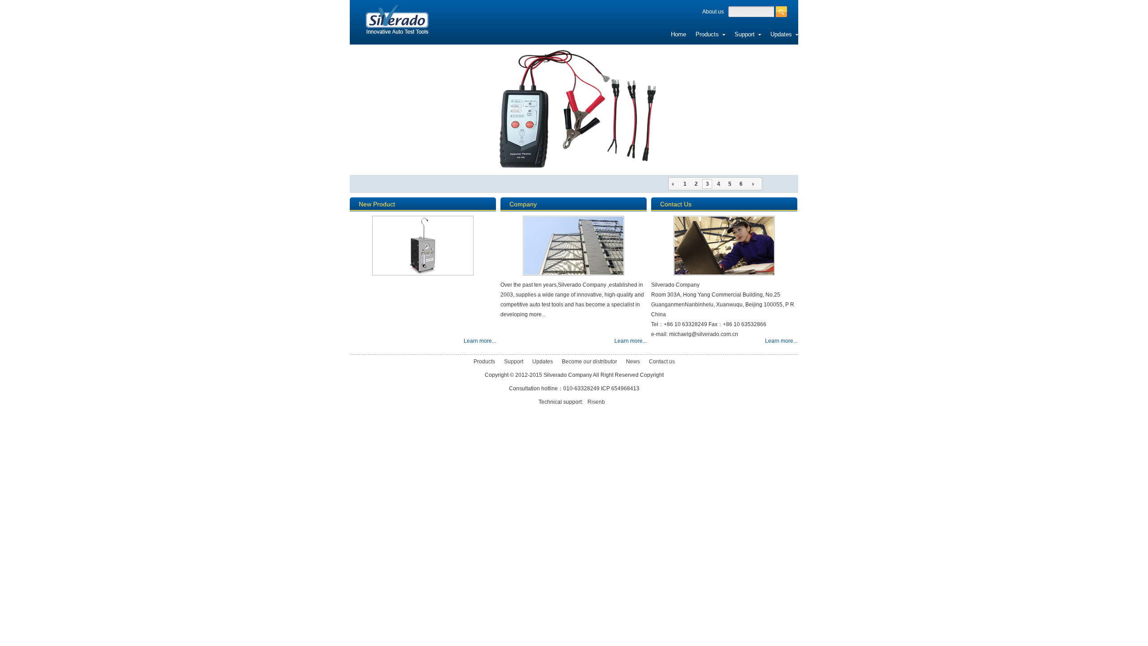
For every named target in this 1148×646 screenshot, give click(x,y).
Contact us (920, 34)
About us (713, 12)
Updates (783, 34)
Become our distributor (839, 34)
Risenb (596, 402)
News (889, 34)
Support (746, 34)
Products (709, 34)
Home (678, 34)
